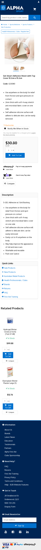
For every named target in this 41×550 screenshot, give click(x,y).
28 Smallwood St (12, 496)
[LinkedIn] (27, 532)
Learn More (9, 169)
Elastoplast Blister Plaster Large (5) (10, 382)
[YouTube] (5, 532)
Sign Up (21, 525)
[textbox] (14, 17)
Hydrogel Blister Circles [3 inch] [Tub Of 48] (10, 331)
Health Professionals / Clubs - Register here (15, 31)
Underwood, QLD (12, 499)
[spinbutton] (8, 150)
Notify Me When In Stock (17, 128)
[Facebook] (13, 532)
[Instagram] (20, 532)
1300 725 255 (10, 503)
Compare (10, 183)
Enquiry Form (10, 507)
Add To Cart (17, 155)
